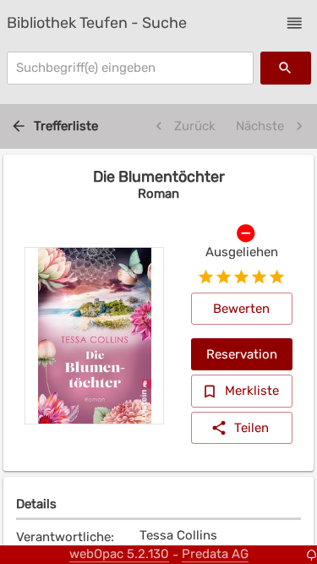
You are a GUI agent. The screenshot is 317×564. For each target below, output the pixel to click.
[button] (294, 23)
